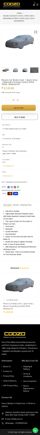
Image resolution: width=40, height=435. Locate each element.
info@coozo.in (8, 176)
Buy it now (20, 117)
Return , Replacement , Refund (29, 388)
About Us (7, 366)
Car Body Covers (12, 300)
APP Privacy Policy (10, 385)
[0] (34, 5)
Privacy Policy (8, 376)
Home (19, 13)
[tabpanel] (15, 70)
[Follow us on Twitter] (12, 187)
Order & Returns (10, 381)
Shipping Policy (25, 205)
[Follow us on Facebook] (8, 187)
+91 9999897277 (8, 166)
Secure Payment (29, 381)
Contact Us (7, 371)
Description (7, 205)
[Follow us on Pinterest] (15, 187)
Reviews (16, 205)
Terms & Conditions (27, 375)
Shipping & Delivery (27, 367)
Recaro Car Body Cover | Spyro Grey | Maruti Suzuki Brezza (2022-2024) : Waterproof (18, 306)
